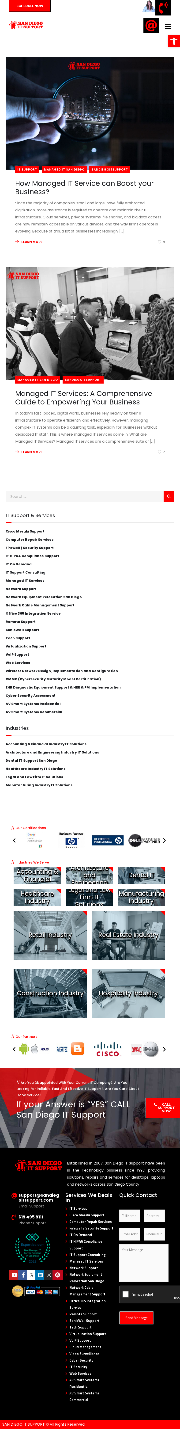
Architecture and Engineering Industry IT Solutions (52, 752)
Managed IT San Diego (64, 169)
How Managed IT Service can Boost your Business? (84, 187)
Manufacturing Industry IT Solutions (39, 785)
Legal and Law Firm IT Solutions (34, 777)
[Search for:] (90, 496)
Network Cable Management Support (40, 605)
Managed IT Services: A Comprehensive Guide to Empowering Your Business (83, 397)
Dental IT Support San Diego (31, 760)
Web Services (18, 662)
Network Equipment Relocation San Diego (44, 597)
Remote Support (21, 621)
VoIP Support (17, 654)
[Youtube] (14, 1275)
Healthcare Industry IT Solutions (35, 768)
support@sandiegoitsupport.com (39, 1197)
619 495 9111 (31, 1217)
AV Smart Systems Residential (33, 703)
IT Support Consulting (25, 572)
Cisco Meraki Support (25, 531)
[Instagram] (49, 1275)
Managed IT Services (25, 580)
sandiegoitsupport (110, 169)
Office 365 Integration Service (33, 613)
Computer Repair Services (29, 539)
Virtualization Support (26, 646)
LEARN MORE (31, 242)
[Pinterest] (57, 1275)
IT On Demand (19, 564)
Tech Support (18, 638)
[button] (14, 840)
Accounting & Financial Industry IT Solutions (46, 744)
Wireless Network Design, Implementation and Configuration (62, 671)
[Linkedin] (40, 1275)
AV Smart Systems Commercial (34, 712)
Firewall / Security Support (30, 547)
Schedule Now (29, 6)
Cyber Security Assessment (31, 695)
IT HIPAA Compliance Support (32, 556)
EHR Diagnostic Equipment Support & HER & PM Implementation (63, 687)
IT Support (27, 169)
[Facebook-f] (23, 1275)
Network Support (21, 588)
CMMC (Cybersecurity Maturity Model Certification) (53, 679)
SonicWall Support (22, 630)
